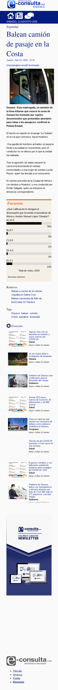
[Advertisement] (30, 620)
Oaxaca (15, 313)
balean (24, 313)
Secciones (19, 16)
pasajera (23, 317)
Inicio (10, 16)
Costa (14, 317)
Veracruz (17, 674)
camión (34, 313)
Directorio (18, 682)
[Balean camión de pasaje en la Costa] (33, 103)
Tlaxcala (17, 670)
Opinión (29, 16)
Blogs (35, 16)
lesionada (35, 317)
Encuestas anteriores (16, 277)
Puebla (16, 678)
